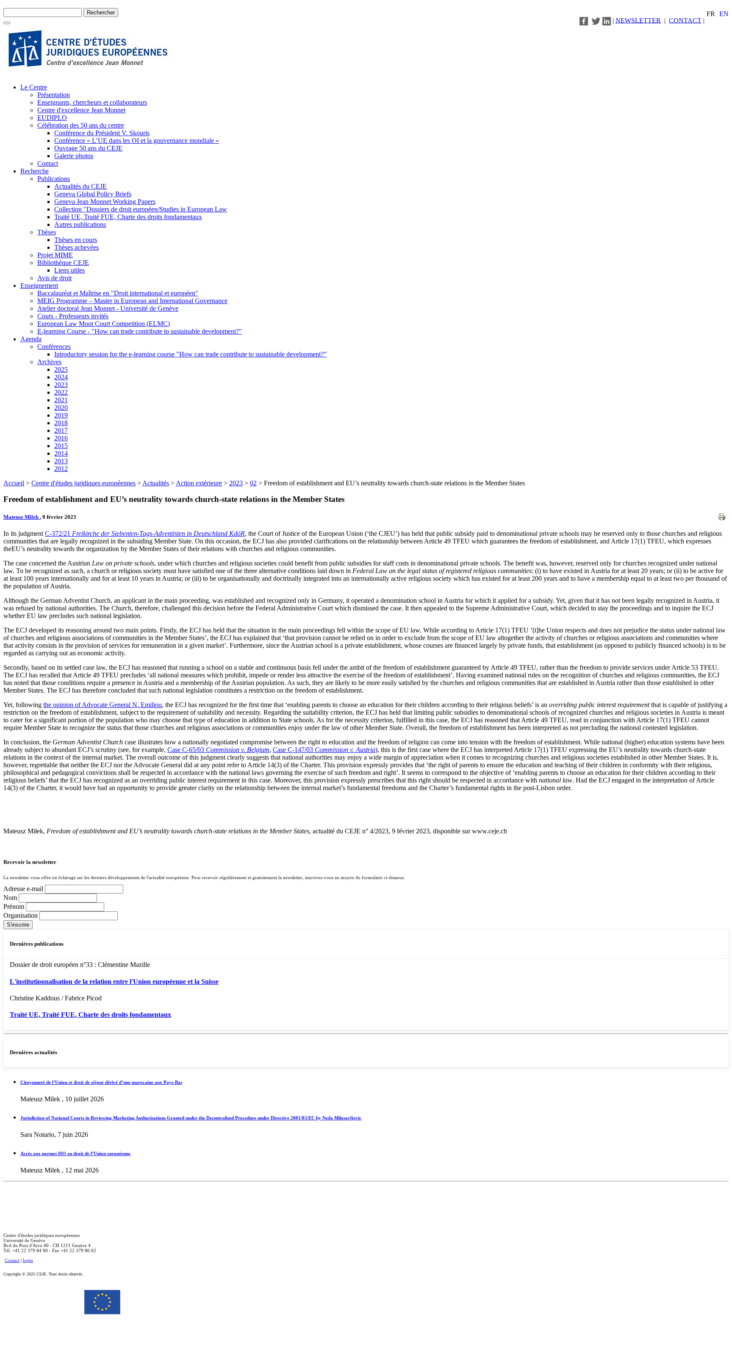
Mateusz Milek (21, 517)
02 (253, 483)
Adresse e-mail (24, 888)
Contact (47, 163)
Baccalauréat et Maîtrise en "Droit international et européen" (117, 293)
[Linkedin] (606, 20)
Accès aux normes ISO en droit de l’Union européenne (75, 1153)
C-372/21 (145, 533)
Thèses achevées (76, 247)
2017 (61, 430)
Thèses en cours (75, 239)
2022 (61, 392)
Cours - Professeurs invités (72, 316)
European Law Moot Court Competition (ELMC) (103, 323)
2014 (61, 453)
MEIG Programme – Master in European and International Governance (132, 300)
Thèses (46, 232)
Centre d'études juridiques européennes (83, 483)
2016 (61, 438)
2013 (61, 461)
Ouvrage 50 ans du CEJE (88, 148)
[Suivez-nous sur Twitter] (596, 20)
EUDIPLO (52, 117)
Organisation (21, 915)
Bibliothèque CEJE (63, 262)
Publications (53, 178)
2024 (61, 377)
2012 (61, 468)
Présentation (53, 94)
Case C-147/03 (324, 749)
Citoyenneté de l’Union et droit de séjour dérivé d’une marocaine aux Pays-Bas (101, 1082)
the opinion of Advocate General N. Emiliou (102, 704)
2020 (61, 407)
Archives (49, 361)
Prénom (14, 906)
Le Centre (33, 87)
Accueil (13, 483)
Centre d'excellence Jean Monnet (81, 110)
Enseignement (39, 285)
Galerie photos (73, 155)
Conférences (54, 346)
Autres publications (80, 224)
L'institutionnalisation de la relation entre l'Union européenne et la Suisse (114, 981)
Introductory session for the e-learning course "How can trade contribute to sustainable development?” (190, 354)
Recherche (34, 171)
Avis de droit (54, 277)
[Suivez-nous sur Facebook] (584, 20)
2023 (61, 384)
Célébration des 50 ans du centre (80, 125)
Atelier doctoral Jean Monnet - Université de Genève (107, 308)
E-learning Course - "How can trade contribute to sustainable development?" (139, 331)
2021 (61, 400)
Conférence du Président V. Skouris (102, 132)
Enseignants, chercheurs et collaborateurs (92, 102)
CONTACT (685, 20)
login (28, 1260)
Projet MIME (55, 255)
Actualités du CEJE (80, 186)
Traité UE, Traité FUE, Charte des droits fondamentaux (128, 216)
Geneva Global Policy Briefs (92, 194)
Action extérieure (199, 483)
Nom (11, 897)
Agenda (31, 339)
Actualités (155, 483)
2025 (61, 369)
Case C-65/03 (218, 749)
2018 (61, 422)
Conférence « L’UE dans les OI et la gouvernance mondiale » (136, 140)
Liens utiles (69, 270)
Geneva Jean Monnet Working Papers (104, 201)
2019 (61, 415)
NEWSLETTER (638, 20)
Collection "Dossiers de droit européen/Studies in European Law (140, 209)
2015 (61, 445)
